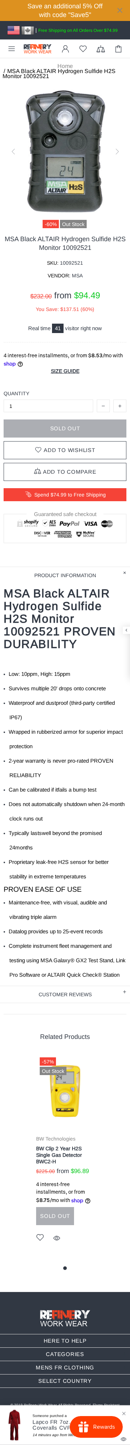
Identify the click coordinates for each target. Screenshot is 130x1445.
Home (65, 66)
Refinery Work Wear (37, 49)
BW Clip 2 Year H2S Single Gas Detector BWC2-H (59, 1155)
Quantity (16, 393)
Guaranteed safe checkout (65, 514)
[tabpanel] (65, 1158)
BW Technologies (55, 1139)
